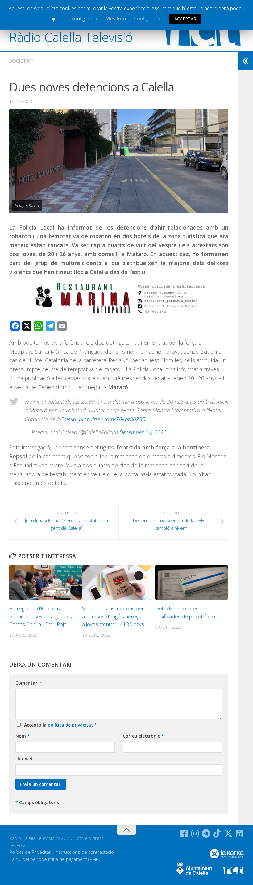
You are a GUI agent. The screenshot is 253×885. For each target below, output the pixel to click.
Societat (21, 60)
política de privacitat (71, 725)
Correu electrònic (143, 736)
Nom (22, 736)
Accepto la (59, 725)
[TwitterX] (228, 833)
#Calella (66, 419)
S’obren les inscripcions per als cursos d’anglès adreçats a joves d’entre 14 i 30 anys (113, 616)
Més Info (116, 18)
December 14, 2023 (143, 432)
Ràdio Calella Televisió (71, 37)
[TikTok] (217, 833)
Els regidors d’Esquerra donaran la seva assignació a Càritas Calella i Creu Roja (41, 616)
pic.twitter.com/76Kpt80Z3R (112, 419)
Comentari (28, 683)
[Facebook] (184, 833)
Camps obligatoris (37, 802)
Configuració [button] (148, 18)
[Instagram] (195, 833)
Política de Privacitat (30, 852)
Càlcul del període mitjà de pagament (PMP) (54, 859)
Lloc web (24, 758)
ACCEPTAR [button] (185, 19)
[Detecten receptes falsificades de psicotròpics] (191, 582)
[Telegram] (206, 833)
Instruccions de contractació (84, 852)
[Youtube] (239, 833)
